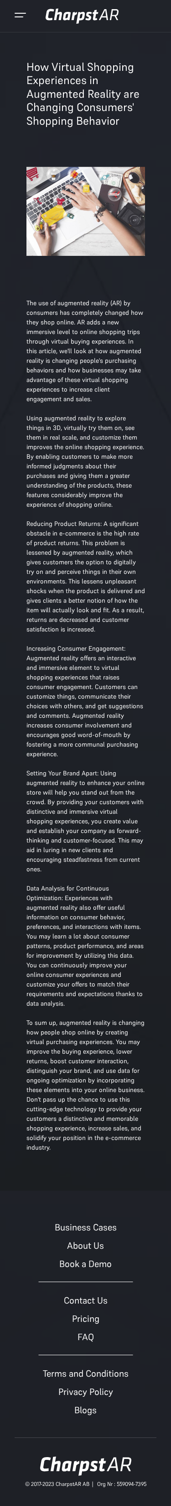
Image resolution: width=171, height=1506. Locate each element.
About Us (85, 1245)
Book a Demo (85, 1264)
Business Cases (86, 1227)
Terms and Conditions (86, 1373)
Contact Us (86, 1300)
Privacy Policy (85, 1392)
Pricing (85, 1319)
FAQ (86, 1337)
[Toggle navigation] (20, 16)
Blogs (85, 1410)
